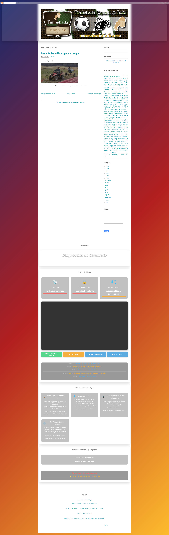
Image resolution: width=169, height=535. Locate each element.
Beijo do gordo (123, 88)
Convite (123, 100)
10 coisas (116, 78)
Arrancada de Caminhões (121, 84)
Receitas (125, 136)
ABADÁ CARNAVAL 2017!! (84, 513)
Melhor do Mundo (119, 120)
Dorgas (107, 106)
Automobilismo (118, 86)
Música (118, 126)
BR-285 (126, 86)
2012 (107, 173)
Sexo (127, 138)
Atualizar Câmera (117, 354)
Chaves (126, 95)
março (107, 182)
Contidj (106, 525)
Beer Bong (116, 87)
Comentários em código (84, 500)
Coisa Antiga (124, 97)
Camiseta (108, 92)
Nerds (126, 126)
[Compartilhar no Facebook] (48, 57)
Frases (116, 111)
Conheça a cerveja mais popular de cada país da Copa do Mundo (84, 508)
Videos (109, 149)
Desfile (120, 104)
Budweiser (120, 90)
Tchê (119, 141)
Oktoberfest (107, 129)
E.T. (111, 106)
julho (107, 192)
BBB (124, 86)
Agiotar (112, 80)
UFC (127, 145)
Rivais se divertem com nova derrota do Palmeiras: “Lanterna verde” (84, 518)
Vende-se (126, 147)
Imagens (112, 117)
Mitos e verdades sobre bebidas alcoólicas (84, 503)
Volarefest (111, 150)
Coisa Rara (108, 99)
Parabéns (113, 131)
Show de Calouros (118, 140)
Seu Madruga (122, 138)
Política (106, 135)
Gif (120, 113)
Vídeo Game (122, 150)
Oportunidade (115, 129)
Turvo (124, 145)
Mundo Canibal (116, 124)
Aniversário (107, 84)
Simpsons (106, 141)
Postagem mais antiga (94, 93)
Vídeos (114, 152)
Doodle (126, 104)
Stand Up (113, 141)
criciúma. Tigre (108, 155)
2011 (107, 171)
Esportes (107, 108)
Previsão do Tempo (119, 134)
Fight (116, 110)
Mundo (110, 124)
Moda (114, 122)
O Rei (124, 127)
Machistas (107, 121)
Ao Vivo (113, 84)
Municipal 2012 (124, 124)
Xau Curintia (122, 153)
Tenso (123, 141)
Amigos (126, 80)
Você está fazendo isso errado (116, 150)
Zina (127, 153)
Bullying (125, 90)
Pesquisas (107, 133)
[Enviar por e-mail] (42, 57)
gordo (119, 155)
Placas (117, 133)
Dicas (123, 104)
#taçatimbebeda (108, 78)
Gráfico (123, 113)
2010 (107, 168)
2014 (107, 178)
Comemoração (116, 101)
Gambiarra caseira (114, 113)
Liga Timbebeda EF (110, 119)
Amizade (108, 82)
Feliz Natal (107, 109)
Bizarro (108, 89)
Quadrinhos (119, 136)
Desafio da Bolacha (113, 104)
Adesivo (106, 80)
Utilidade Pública (110, 147)
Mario (113, 121)
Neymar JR (106, 127)
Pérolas (113, 136)
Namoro (122, 126)
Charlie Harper (119, 95)
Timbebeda (108, 143)
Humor (115, 115)
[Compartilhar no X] (46, 57)
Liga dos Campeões (122, 119)
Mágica (114, 126)
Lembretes (125, 117)
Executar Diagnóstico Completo (51, 354)
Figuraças (121, 110)
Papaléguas (107, 131)
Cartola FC (121, 93)
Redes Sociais (107, 138)
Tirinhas (126, 143)
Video (105, 149)
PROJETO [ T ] (123, 129)
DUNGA (106, 104)
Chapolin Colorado (109, 95)
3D (120, 78)
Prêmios (109, 136)
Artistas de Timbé (108, 86)
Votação (117, 150)
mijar (123, 155)
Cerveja (126, 93)
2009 (107, 166)
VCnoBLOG (120, 147)
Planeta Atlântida (123, 133)
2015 (107, 200)
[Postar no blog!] (44, 57)
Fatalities (125, 108)
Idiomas (106, 117)
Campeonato (117, 92)
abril (106, 185)
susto (126, 155)
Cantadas (125, 92)
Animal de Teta (120, 82)
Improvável (119, 117)
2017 (107, 202)
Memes (110, 122)
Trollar (119, 145)
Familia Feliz (118, 108)
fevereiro (108, 180)
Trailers (106, 145)
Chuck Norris (109, 97)
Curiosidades (122, 102)
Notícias (120, 128)
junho (107, 190)
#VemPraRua (125, 75)
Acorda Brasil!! (124, 78)
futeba (114, 155)
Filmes (126, 109)
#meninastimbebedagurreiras (112, 76)
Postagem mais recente (48, 93)
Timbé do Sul (118, 143)
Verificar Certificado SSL (95, 354)
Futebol (121, 111)
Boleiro (115, 90)
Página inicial (71, 93)
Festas (112, 109)
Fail (112, 108)
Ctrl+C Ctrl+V (114, 102)
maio (107, 187)
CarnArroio (107, 93)
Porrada (111, 135)
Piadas (112, 133)
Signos (126, 140)
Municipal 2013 (108, 126)
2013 (107, 176)
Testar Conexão (73, 354)
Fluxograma (107, 111)
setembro (108, 197)
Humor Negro (123, 115)
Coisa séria (116, 99)
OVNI (127, 127)
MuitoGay (119, 122)
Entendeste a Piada (120, 106)
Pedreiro (118, 131)
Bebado (107, 88)
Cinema (117, 97)
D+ (127, 102)
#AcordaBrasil (113, 75)
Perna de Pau (124, 131)
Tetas (127, 141)
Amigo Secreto (119, 80)
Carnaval (114, 93)
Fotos (112, 111)
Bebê (111, 88)
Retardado (114, 138)
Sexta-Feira (108, 140)
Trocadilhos (113, 145)
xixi (105, 156)
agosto (107, 195)
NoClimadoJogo (113, 127)
